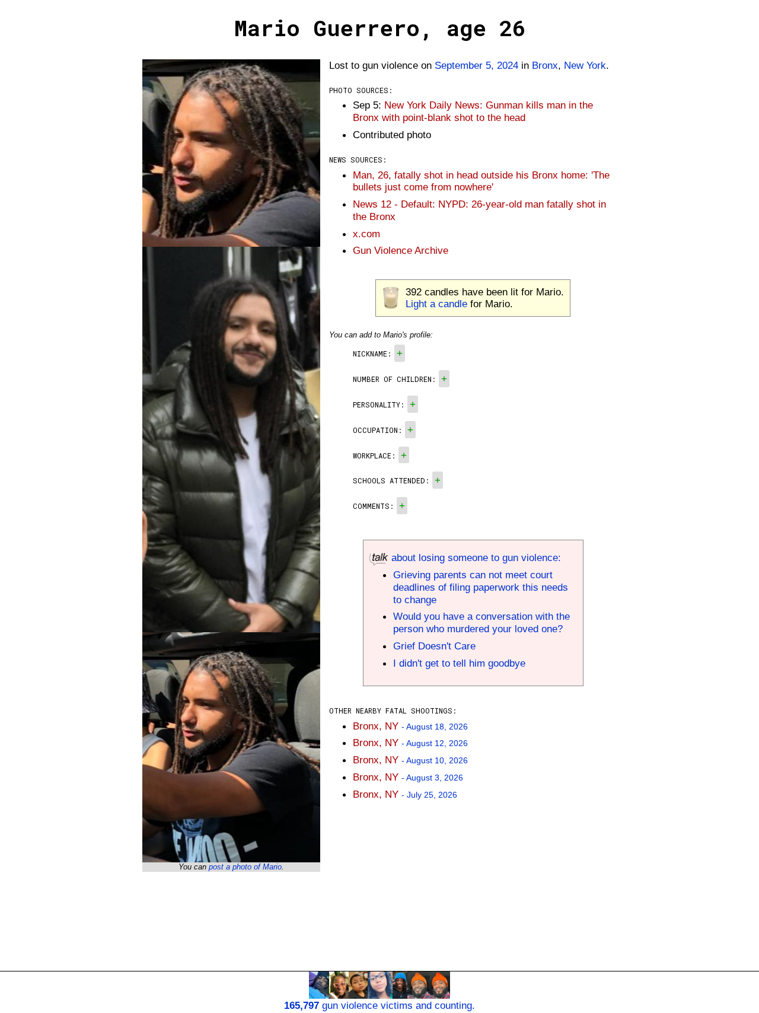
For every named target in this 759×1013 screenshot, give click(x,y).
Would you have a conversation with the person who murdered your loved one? (481, 622)
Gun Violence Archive (400, 250)
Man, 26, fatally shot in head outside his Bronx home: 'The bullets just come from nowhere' (481, 181)
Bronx (545, 65)
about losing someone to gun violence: (474, 557)
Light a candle (436, 304)
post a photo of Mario (245, 866)
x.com (366, 234)
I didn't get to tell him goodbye (459, 663)
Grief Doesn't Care (434, 646)
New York (585, 65)
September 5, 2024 (476, 65)
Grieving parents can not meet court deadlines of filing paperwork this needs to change (480, 587)
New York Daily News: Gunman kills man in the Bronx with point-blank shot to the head (473, 111)
